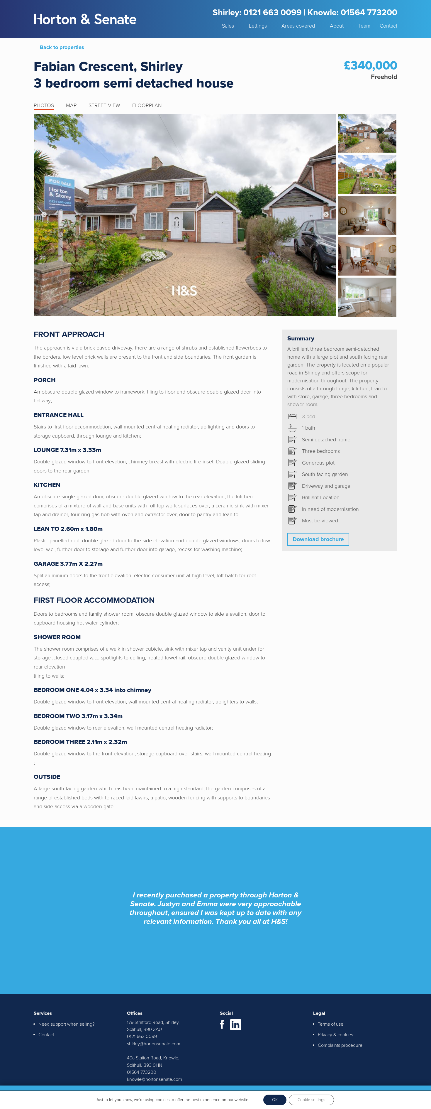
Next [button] (326, 215)
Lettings (258, 26)
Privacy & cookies (335, 1035)
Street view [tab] (104, 105)
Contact (388, 26)
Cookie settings (311, 1099)
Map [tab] (71, 105)
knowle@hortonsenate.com (154, 1079)
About (337, 26)
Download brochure (318, 539)
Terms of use (330, 1024)
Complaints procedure (340, 1045)
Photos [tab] (44, 105)
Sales (228, 26)
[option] (185, 215)
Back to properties (62, 47)
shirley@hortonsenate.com (153, 1044)
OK (275, 1099)
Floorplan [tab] (147, 105)
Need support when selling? (66, 1024)
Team (364, 26)
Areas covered (298, 26)
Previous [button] (44, 215)
